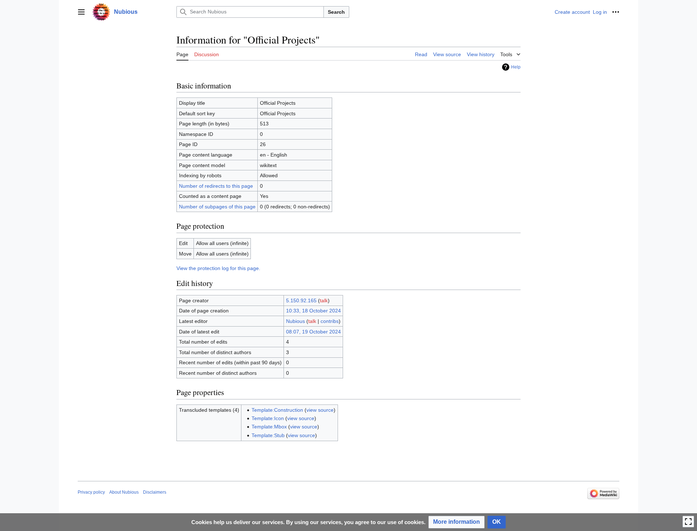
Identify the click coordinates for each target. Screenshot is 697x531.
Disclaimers (154, 492)
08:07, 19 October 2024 (313, 332)
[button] (81, 12)
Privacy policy (91, 492)
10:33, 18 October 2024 (313, 311)
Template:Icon (268, 418)
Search (336, 12)
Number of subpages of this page (217, 207)
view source (320, 410)
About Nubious (124, 492)
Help (516, 67)
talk (324, 300)
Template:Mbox (269, 427)
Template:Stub (268, 435)
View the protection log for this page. (218, 268)
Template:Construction (277, 410)
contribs (330, 321)
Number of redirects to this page (216, 186)
